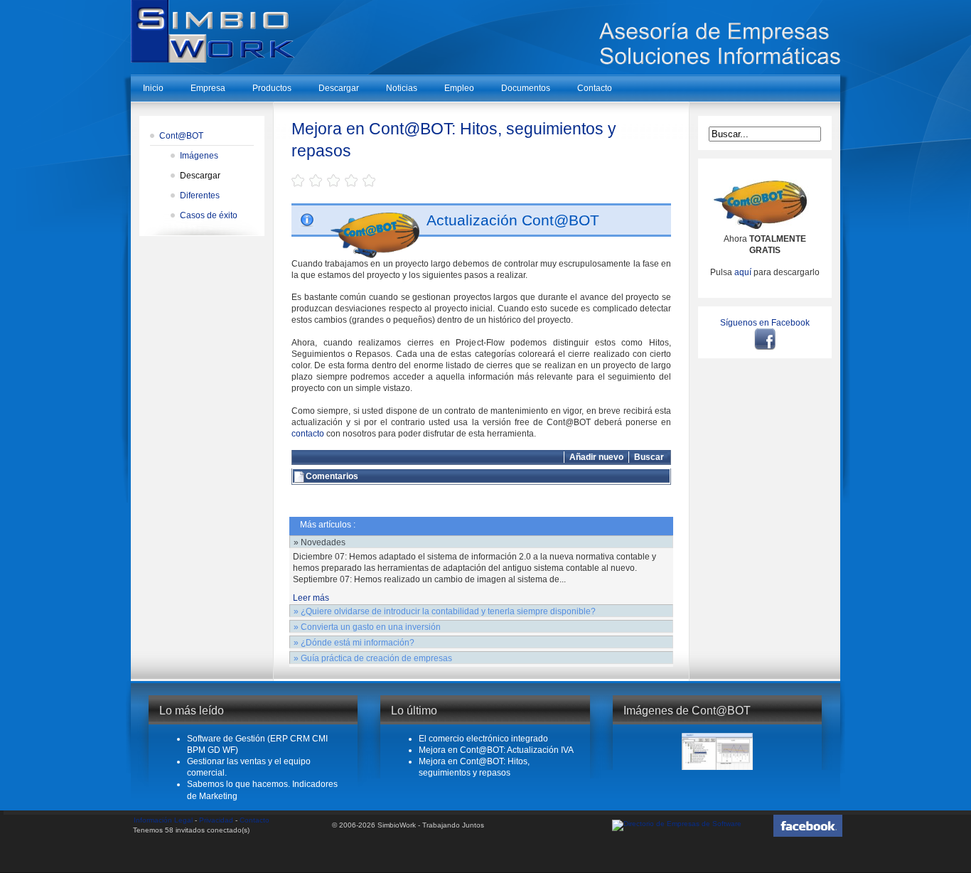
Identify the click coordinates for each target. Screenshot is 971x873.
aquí (742, 272)
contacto (307, 434)
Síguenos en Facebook (765, 323)
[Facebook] (765, 338)
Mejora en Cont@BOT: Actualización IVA (496, 750)
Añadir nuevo (596, 457)
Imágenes (199, 156)
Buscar (649, 457)
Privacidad (216, 820)
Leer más (311, 598)
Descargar (200, 176)
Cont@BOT (181, 136)
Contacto (254, 820)
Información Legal (163, 820)
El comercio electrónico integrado (483, 739)
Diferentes (200, 195)
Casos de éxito (208, 215)
